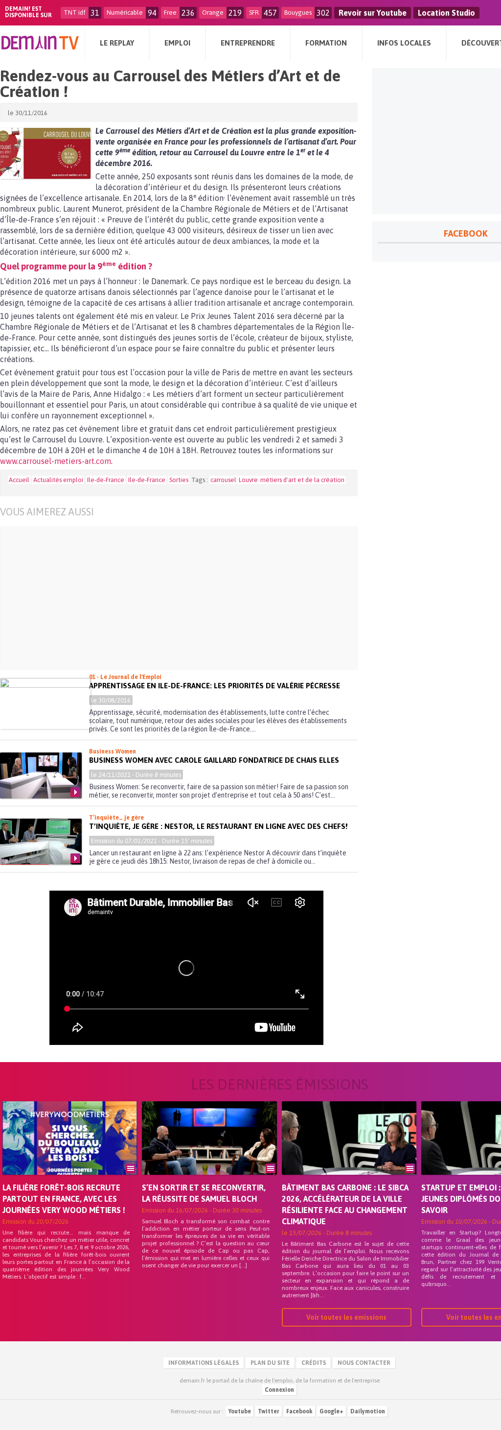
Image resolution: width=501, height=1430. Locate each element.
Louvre (248, 480)
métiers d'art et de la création (302, 480)
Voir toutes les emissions (346, 1317)
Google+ (331, 1411)
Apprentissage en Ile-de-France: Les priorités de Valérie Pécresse (214, 685)
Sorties (178, 480)
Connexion (279, 1389)
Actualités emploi (58, 480)
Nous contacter (364, 1362)
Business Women (112, 751)
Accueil (19, 480)
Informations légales (203, 1362)
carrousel (223, 480)
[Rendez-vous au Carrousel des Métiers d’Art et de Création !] (45, 153)
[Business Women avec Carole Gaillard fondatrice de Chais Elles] (41, 775)
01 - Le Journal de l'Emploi (125, 677)
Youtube (239, 1411)
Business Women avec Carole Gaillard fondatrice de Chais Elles (214, 760)
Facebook (299, 1411)
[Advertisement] (186, 598)
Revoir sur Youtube (373, 12)
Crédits (313, 1362)
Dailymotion (367, 1411)
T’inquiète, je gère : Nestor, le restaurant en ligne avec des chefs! (218, 826)
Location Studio (446, 12)
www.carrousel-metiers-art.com (55, 461)
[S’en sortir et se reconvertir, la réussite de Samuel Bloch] (209, 1151)
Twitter (268, 1411)
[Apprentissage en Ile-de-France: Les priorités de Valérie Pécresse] (45, 703)
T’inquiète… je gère (116, 817)
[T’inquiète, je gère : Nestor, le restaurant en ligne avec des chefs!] (41, 842)
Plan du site (270, 1362)
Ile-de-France (105, 480)
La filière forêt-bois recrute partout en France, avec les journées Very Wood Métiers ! (63, 1198)
